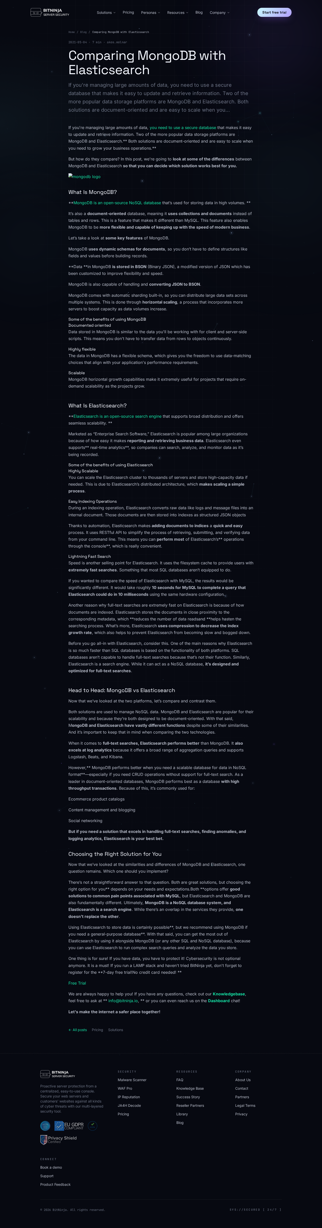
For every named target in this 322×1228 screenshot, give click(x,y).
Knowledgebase (229, 993)
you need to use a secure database (183, 127)
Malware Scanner (132, 1080)
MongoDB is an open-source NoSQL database (117, 202)
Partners (242, 1097)
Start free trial (274, 12)
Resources (175, 12)
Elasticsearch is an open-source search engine (117, 416)
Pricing (128, 12)
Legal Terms (245, 1105)
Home (71, 32)
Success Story (188, 1097)
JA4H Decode (129, 1105)
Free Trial (77, 983)
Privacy (241, 1114)
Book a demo (51, 1167)
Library (182, 1114)
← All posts (77, 1030)
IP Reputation (129, 1097)
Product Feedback (55, 1184)
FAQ (179, 1080)
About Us (243, 1080)
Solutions (104, 12)
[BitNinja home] (49, 12)
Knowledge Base (190, 1088)
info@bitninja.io (123, 1000)
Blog (199, 12)
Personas (148, 12)
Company (218, 12)
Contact (241, 1088)
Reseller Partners (190, 1105)
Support (47, 1176)
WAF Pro (125, 1088)
